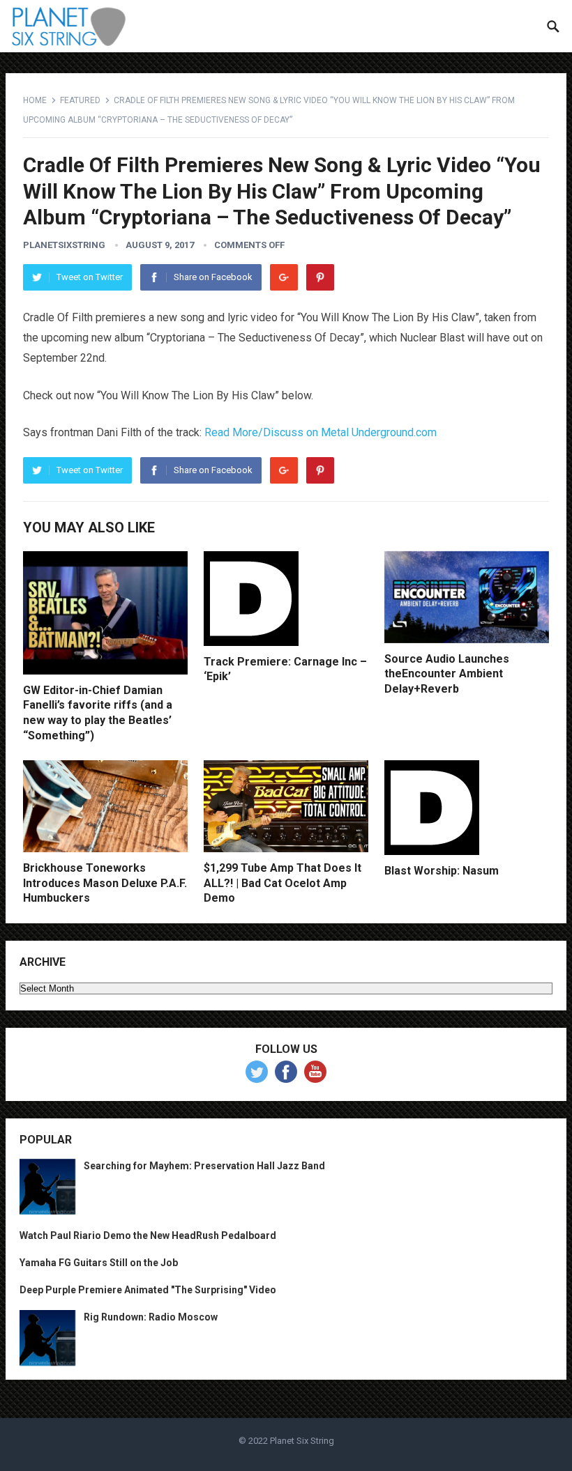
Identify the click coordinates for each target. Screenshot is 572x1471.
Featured (80, 100)
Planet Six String (302, 1440)
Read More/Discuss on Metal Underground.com (320, 432)
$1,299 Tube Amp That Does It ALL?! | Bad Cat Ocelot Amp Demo (282, 882)
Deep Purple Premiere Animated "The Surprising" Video (148, 1289)
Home (35, 100)
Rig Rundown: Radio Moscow (151, 1317)
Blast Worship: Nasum (441, 870)
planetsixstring (64, 245)
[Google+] (284, 277)
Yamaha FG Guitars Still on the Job (99, 1262)
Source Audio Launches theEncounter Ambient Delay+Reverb (446, 673)
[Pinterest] (320, 277)
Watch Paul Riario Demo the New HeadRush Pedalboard (148, 1235)
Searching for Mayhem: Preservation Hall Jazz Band (204, 1165)
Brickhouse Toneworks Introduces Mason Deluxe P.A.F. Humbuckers (105, 882)
